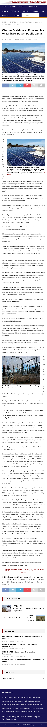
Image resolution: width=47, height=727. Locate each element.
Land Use (26, 11)
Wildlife (5, 11)
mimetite (17, 388)
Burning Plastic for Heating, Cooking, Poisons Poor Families (21, 698)
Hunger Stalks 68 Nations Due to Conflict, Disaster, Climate (21, 701)
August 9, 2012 (8, 39)
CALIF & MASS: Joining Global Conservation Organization (18, 653)
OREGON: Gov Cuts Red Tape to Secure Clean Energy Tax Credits (23, 661)
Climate (13, 7)
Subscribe (16, 15)
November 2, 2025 (9, 641)
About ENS (5, 15)
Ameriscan (9, 631)
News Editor (20, 39)
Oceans (35, 11)
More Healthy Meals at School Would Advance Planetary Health (22, 705)
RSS (43, 11)
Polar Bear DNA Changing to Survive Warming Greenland (20, 711)
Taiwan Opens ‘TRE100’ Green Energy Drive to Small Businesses (22, 708)
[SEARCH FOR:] (30, 15)
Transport (15, 11)
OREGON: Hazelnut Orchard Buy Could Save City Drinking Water (20, 645)
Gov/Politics (32, 7)
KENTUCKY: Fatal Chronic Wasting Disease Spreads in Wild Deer (22, 637)
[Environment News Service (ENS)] (23, 3)
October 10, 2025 (8, 664)
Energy (21, 7)
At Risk (4, 7)
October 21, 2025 (8, 656)
